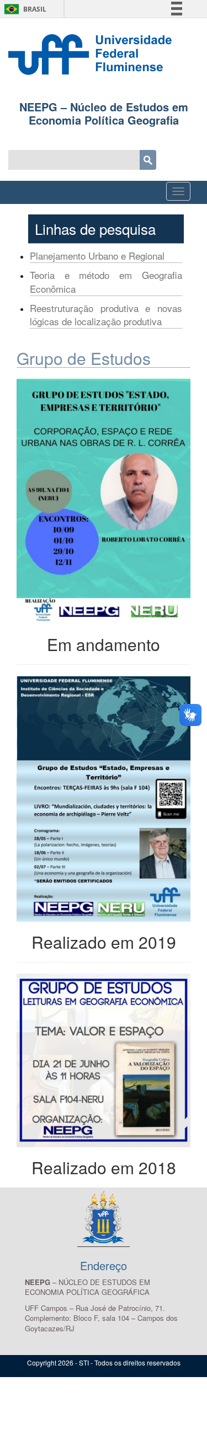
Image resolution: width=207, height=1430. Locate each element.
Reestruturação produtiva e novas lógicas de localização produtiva (106, 315)
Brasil (23, 9)
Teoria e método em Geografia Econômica (106, 281)
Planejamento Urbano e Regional (97, 255)
